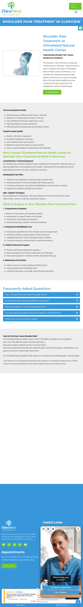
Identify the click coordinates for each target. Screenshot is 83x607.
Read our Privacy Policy (40, 602)
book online (53, 92)
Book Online (74, 6)
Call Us (22, 605)
